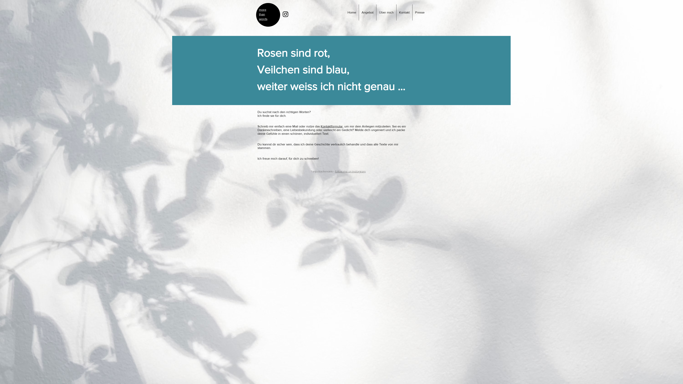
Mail (295, 126)
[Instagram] (285, 14)
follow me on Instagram (350, 171)
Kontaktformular (332, 126)
